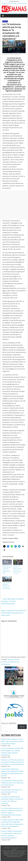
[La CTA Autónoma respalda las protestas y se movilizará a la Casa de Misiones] (7, 579)
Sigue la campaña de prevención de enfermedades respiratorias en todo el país (13, 612)
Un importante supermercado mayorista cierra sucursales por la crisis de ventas (12, 782)
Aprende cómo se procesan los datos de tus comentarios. (10, 661)
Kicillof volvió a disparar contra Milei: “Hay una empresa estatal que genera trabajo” (12, 741)
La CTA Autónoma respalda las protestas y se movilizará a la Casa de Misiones (6, 585)
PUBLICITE (14, 849)
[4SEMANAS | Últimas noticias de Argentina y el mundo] (14, 7)
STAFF (12, 848)
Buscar (22, 727)
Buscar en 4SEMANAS (8, 723)
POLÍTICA (5, 21)
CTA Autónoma (16, 54)
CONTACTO (22, 848)
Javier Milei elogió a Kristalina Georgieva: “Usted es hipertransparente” (12, 601)
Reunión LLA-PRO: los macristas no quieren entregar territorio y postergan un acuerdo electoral (12, 762)
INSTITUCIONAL (7, 848)
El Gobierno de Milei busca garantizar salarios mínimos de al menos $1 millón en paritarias (17, 569)
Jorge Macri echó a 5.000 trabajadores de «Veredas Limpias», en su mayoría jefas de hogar (6, 569)
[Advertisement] (14, 204)
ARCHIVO (17, 848)
